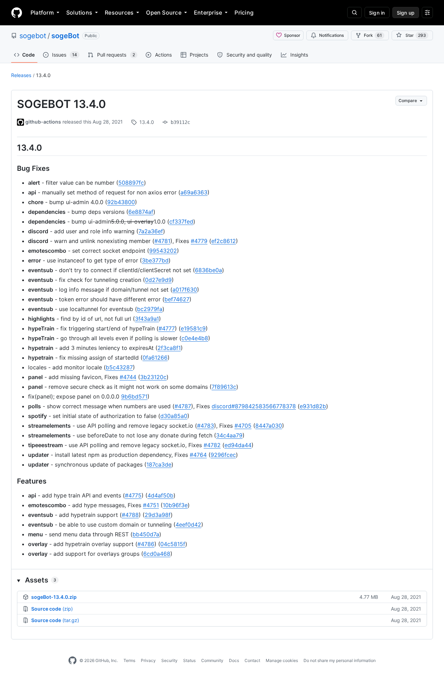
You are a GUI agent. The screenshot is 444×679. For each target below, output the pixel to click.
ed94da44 (237, 445)
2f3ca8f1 (169, 347)
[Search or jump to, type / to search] (354, 12)
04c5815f (172, 543)
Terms (129, 660)
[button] (222, 580)
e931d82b (313, 406)
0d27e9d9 (158, 279)
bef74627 (176, 299)
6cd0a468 (156, 553)
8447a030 (268, 425)
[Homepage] (16, 12)
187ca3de (158, 464)
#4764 (198, 454)
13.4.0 (43, 75)
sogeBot (65, 36)
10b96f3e (175, 505)
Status (189, 660)
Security (169, 660)
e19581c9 (193, 328)
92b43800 (121, 202)
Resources (119, 12)
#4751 (151, 505)
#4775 (133, 495)
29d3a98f (158, 514)
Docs (234, 660)
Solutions (79, 12)
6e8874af (140, 211)
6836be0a (208, 270)
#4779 (199, 240)
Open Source (163, 12)
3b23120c (153, 377)
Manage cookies (282, 660)
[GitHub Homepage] (72, 660)
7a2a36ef (150, 231)
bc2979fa (149, 308)
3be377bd (155, 260)
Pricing (244, 12)
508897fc (131, 182)
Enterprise (208, 12)
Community (212, 660)
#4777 (167, 328)
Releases (21, 75)
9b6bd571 (134, 396)
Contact (252, 660)
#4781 (162, 240)
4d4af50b (160, 495)
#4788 (130, 514)
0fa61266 (155, 357)
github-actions (43, 122)
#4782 (212, 445)
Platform (42, 12)
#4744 (128, 377)
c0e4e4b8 (194, 338)
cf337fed (181, 221)
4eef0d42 (188, 524)
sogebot (32, 36)
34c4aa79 (229, 435)
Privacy (148, 660)
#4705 (242, 425)
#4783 (205, 425)
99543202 (163, 250)
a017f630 (184, 289)
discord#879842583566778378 (254, 406)
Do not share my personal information (340, 660)
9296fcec (223, 454)
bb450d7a (146, 534)
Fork (373, 35)
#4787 (182, 406)
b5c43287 (119, 367)
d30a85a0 (173, 415)
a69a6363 (193, 192)
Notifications (331, 35)
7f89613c (224, 386)
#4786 (145, 543)
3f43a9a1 (147, 318)
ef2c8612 (223, 240)
